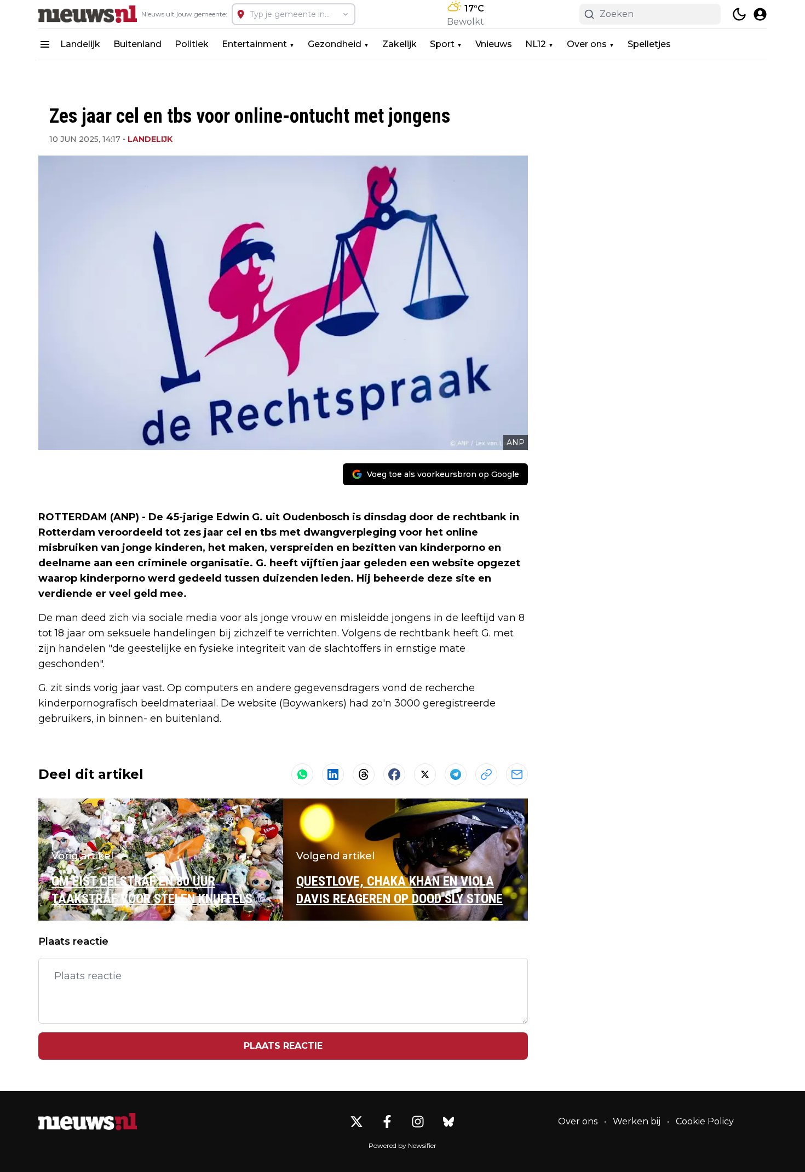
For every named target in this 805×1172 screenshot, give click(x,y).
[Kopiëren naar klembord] (486, 774)
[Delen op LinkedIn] (333, 774)
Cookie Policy (705, 1121)
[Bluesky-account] (448, 1121)
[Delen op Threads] (364, 774)
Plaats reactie (283, 1046)
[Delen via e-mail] (517, 774)
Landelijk (80, 44)
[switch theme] (739, 14)
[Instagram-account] (417, 1121)
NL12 (535, 44)
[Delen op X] (425, 774)
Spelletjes (649, 44)
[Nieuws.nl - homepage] (87, 14)
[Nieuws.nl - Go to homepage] (87, 1121)
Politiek (192, 44)
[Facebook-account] (387, 1121)
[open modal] (760, 14)
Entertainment (254, 44)
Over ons (587, 44)
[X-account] (356, 1121)
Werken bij (636, 1121)
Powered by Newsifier (402, 1145)
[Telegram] (456, 774)
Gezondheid (334, 44)
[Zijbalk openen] (44, 44)
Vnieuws (493, 44)
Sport (442, 44)
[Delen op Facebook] (394, 774)
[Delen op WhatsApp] (302, 774)
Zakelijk (399, 44)
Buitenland (137, 44)
